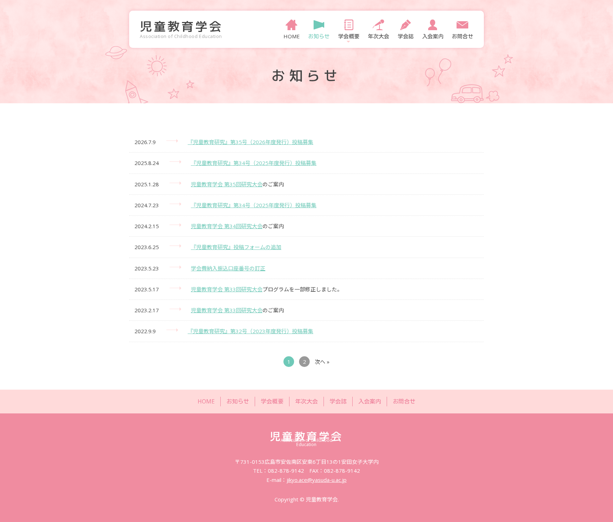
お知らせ (319, 36)
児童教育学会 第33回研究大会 (227, 289)
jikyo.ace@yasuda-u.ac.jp (317, 479)
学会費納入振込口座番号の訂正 (228, 268)
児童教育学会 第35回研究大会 (227, 184)
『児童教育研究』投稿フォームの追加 (236, 247)
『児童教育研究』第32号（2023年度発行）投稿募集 (250, 331)
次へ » (322, 361)
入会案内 (432, 36)
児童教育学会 (181, 26)
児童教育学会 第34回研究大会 (227, 226)
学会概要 (272, 401)
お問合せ (462, 36)
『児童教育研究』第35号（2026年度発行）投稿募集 (250, 141)
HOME (291, 36)
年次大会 (378, 36)
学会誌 (406, 36)
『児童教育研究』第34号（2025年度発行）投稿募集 (253, 162)
